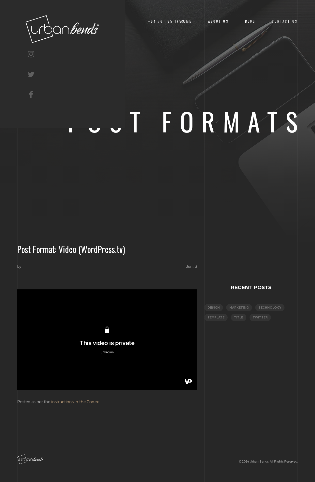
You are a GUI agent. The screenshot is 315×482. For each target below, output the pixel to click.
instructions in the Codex (75, 401)
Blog (250, 21)
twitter (260, 317)
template (215, 317)
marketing (239, 307)
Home (186, 21)
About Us (218, 21)
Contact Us (285, 21)
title (238, 317)
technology (269, 307)
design (213, 307)
